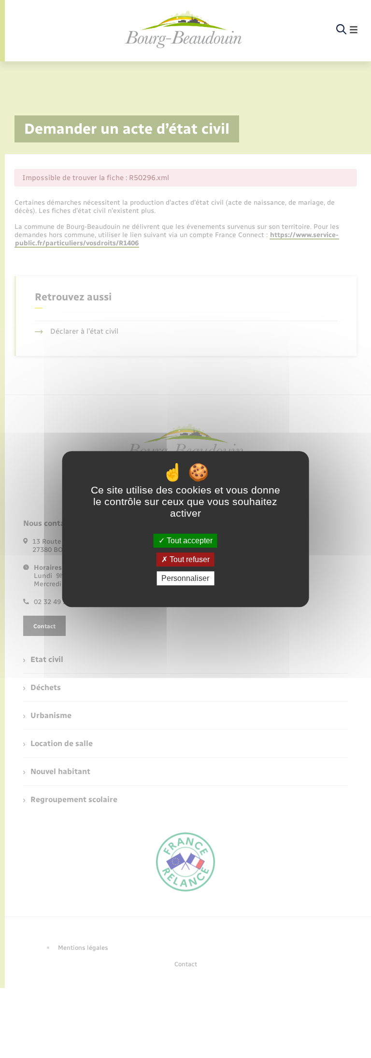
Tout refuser (189, 559)
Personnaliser (185, 578)
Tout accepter (189, 540)
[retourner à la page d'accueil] (183, 30)
